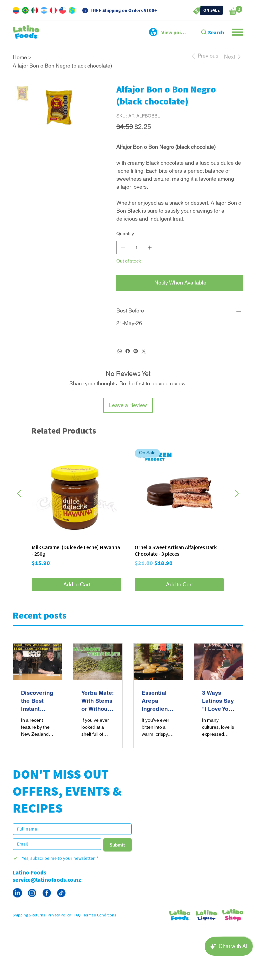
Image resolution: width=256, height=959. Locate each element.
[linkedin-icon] (17, 908)
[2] (46, 908)
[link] (235, 10)
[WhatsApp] (119, 367)
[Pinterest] (135, 367)
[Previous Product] (19, 509)
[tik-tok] (61, 908)
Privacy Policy (59, 930)
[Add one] (149, 263)
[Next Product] (236, 509)
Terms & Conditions (99, 930)
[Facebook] (127, 367)
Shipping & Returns (29, 930)
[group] (128, 536)
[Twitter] (143, 367)
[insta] (32, 908)
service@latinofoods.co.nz (47, 895)
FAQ (77, 930)
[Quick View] (76, 509)
